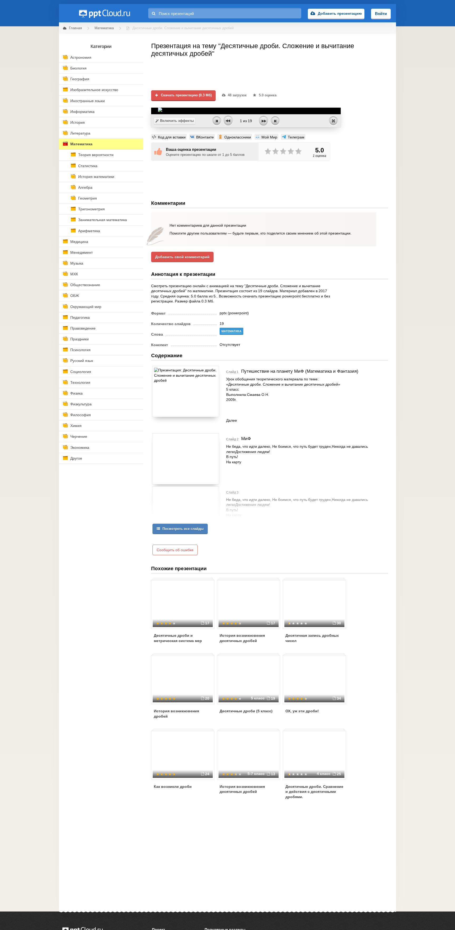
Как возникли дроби (173, 786)
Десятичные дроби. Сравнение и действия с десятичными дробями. (314, 791)
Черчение (78, 436)
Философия (80, 415)
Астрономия (80, 57)
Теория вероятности (95, 155)
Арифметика (89, 231)
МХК (74, 274)
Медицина (79, 242)
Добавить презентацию (340, 13)
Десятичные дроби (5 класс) (246, 711)
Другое (76, 458)
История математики (96, 177)
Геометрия (87, 198)
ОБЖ (74, 296)
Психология (80, 350)
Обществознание (85, 285)
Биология (78, 68)
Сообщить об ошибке (175, 550)
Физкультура (81, 404)
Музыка (76, 263)
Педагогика (80, 317)
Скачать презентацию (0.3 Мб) (186, 95)
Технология (80, 382)
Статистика (87, 166)
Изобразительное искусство (94, 90)
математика (231, 331)
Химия (76, 426)
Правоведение (83, 328)
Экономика (79, 447)
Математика (81, 144)
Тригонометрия (91, 209)
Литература (80, 133)
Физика (76, 393)
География (79, 79)
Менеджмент (81, 252)
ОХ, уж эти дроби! (302, 711)
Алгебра (85, 187)
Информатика (82, 112)
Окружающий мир (85, 307)
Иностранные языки (87, 101)
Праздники (79, 339)
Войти (381, 13)
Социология (80, 372)
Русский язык (81, 361)
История (77, 122)
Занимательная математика (102, 220)
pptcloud (104, 13)
